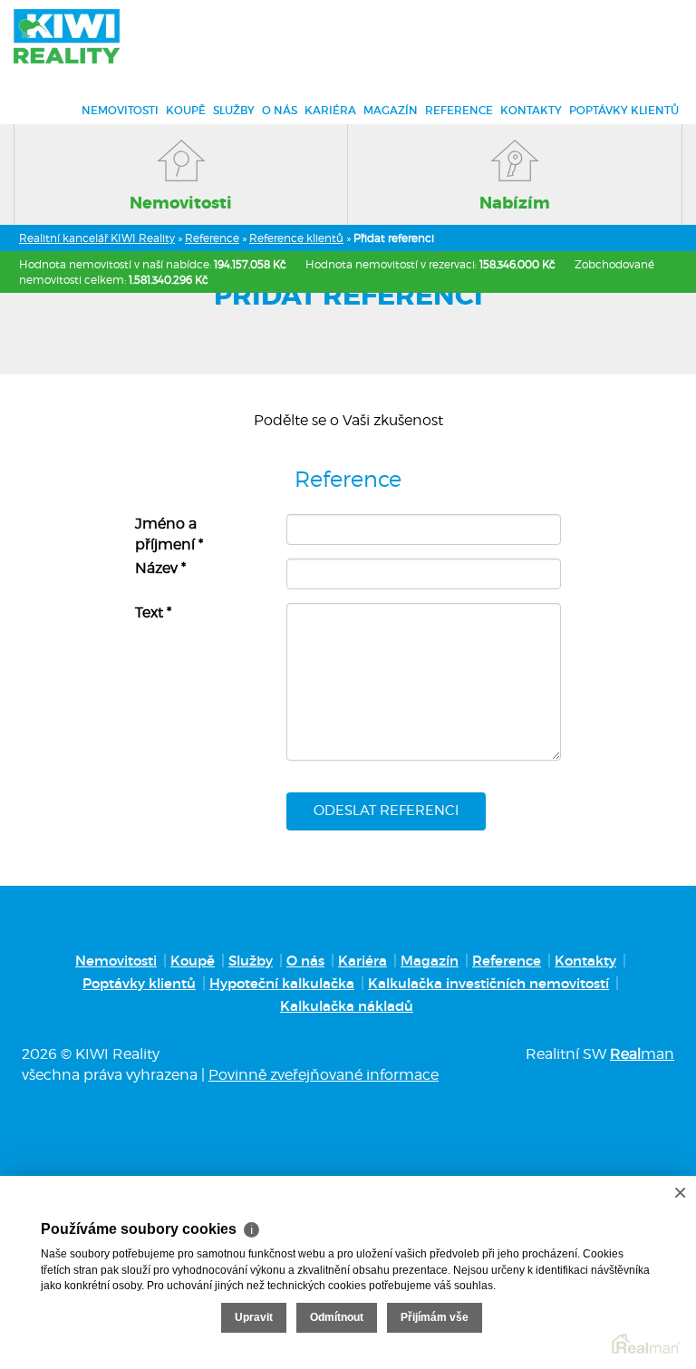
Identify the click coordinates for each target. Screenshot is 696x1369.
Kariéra (330, 110)
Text (153, 612)
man (642, 1054)
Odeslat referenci (386, 810)
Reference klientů (296, 238)
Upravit (254, 1317)
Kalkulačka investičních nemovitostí (488, 983)
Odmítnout (336, 1317)
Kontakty (531, 110)
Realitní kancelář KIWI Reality (97, 238)
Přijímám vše (435, 1317)
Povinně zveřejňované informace (323, 1074)
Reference (459, 110)
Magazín (390, 110)
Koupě (186, 110)
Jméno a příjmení (169, 534)
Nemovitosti (120, 110)
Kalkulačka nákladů (346, 1006)
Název (160, 568)
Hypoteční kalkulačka (281, 983)
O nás (279, 110)
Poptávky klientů (624, 110)
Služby (234, 110)
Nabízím (514, 203)
